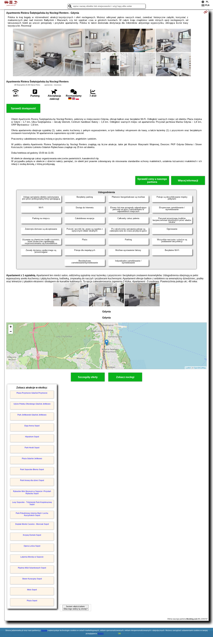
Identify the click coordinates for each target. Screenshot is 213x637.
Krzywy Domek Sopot (32, 535)
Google (44, 630)
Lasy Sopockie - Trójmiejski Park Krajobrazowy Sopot (32, 503)
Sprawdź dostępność (23, 108)
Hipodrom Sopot (32, 437)
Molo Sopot (32, 590)
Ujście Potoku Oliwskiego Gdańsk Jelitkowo (32, 404)
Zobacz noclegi (125, 377)
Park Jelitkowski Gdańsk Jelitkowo (31, 415)
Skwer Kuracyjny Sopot (32, 579)
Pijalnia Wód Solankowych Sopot (32, 568)
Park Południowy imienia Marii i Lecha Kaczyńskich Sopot (32, 514)
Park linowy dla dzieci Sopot (32, 480)
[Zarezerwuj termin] (206, 12)
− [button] (11, 331)
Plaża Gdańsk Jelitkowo (32, 458)
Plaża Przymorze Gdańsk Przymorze (32, 393)
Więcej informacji (188, 180)
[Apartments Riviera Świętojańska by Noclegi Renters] (48, 53)
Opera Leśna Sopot (32, 546)
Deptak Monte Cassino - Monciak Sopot (32, 524)
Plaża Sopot (32, 601)
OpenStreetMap (200, 367)
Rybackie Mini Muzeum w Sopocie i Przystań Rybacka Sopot (32, 492)
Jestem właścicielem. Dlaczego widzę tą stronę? (75, 607)
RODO (101, 633)
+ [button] (11, 327)
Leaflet (188, 367)
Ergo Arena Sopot (31, 426)
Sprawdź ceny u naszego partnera (152, 180)
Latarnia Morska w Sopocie (32, 557)
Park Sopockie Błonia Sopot (32, 469)
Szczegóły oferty (88, 377)
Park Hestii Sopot (32, 448)
